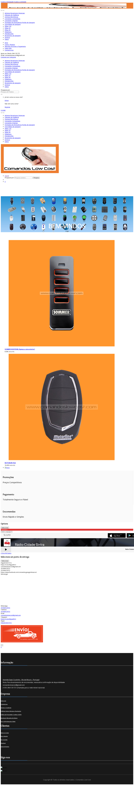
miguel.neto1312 (6, 623)
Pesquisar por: (5, 90)
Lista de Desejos (5, 746)
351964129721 (5, 608)
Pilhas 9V (7, 30)
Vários (7, 39)
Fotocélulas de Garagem (13, 24)
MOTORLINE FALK (10, 463)
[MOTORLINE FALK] (62, 460)
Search (7, 176)
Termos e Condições (6, 707)
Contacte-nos (9, 50)
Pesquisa (36, 178)
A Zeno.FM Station (6, 553)
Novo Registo (4, 736)
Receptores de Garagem (13, 36)
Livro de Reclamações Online (8, 721)
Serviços (7, 37)
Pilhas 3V (7, 28)
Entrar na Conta (5, 733)
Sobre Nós (8, 48)
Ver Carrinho (4, 739)
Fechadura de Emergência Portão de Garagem (20, 22)
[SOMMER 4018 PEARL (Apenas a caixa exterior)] (62, 346)
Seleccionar (5, 527)
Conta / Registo (10, 44)
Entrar (7, 100)
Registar (7, 107)
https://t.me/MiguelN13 (8, 619)
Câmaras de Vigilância (12, 15)
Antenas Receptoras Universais (15, 13)
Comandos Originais (11, 21)
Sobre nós (3, 701)
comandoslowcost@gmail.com (11, 615)
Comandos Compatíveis (12, 19)
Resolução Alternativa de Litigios (9, 718)
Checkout (3, 743)
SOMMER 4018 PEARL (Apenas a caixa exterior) (20, 349)
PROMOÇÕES (9, 34)
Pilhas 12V (8, 26)
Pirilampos (8, 32)
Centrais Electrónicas (11, 17)
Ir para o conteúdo (20, 2)
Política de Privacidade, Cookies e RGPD (11, 714)
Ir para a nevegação (7, 2)
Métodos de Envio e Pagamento (15, 46)
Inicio (6, 43)
